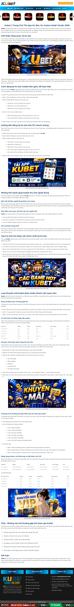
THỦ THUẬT (57, 8)
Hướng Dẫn (19, 8)
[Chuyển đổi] (2, 532)
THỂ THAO (30, 8)
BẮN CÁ (48, 8)
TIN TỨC (64, 8)
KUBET (11, 8)
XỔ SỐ (39, 8)
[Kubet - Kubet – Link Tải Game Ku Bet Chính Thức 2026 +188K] (8, 3)
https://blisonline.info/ (64, 576)
